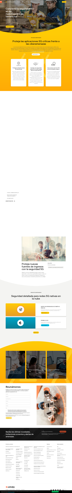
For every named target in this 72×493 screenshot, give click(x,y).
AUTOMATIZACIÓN (10, 198)
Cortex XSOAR (26, 465)
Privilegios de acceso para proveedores (39, 463)
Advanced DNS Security (9, 462)
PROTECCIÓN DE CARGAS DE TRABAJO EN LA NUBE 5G (12, 195)
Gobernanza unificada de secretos (38, 460)
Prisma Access (18, 472)
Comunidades (59, 448)
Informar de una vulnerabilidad (61, 460)
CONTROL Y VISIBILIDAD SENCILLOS (13, 192)
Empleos (48, 448)
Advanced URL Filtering (9, 459)
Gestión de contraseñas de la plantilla (38, 455)
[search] (59, 1)
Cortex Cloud (26, 450)
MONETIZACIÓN (9, 201)
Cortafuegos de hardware (19, 451)
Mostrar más (36, 332)
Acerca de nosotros (49, 446)
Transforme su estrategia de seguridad (39, 471)
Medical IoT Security (8, 467)
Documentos (23, 489)
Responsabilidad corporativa (50, 451)
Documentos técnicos (60, 463)
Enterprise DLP (18, 470)
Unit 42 (58, 465)
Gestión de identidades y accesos (38, 450)
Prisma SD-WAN (18, 475)
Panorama (17, 459)
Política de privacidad (9, 413)
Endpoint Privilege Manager (37, 452)
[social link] (51, 490)
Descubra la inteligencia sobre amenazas (39, 473)
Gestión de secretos (36, 458)
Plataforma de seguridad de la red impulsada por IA (13, 446)
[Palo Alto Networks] (10, 1)
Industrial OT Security (8, 469)
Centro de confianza (12, 489)
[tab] (13, 192)
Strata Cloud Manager (19, 454)
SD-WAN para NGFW (18, 456)
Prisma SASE (17, 464)
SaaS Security (18, 479)
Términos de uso (15, 413)
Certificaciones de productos (61, 458)
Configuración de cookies (55, 491)
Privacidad (7, 489)
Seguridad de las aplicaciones (28, 452)
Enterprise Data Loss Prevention (10, 464)
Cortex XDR (25, 463)
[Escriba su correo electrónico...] (50, 432)
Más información (9, 26)
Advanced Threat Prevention (9, 457)
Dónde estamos (49, 456)
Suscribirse (62, 431)
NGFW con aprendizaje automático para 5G (56, 267)
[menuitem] (11, 2)
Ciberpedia (58, 451)
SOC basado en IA (26, 460)
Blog (57, 446)
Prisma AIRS (7, 451)
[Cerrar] (71, 491)
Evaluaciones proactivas (37, 468)
